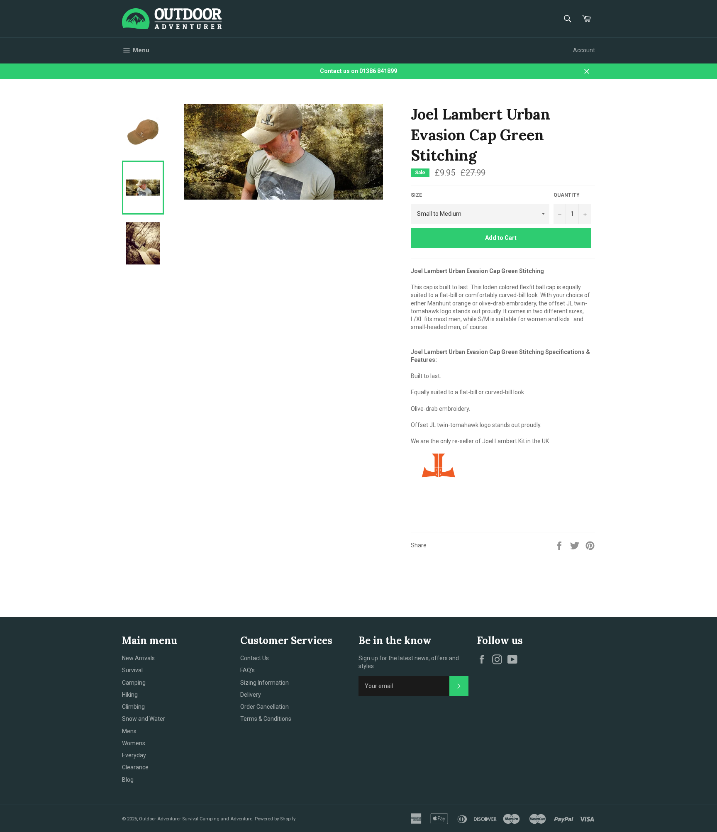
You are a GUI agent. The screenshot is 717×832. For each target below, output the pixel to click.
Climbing (133, 706)
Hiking (130, 694)
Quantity (567, 195)
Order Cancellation (264, 706)
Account (584, 50)
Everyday (134, 755)
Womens (133, 743)
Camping (134, 682)
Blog (128, 779)
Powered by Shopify (275, 819)
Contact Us (254, 658)
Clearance (135, 767)
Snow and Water (143, 718)
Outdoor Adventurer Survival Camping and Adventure (195, 819)
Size (416, 195)
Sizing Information (264, 682)
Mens (129, 731)
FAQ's (247, 670)
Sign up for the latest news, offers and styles (408, 662)
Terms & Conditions (265, 718)
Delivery (250, 694)
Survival (132, 670)
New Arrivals (138, 658)
